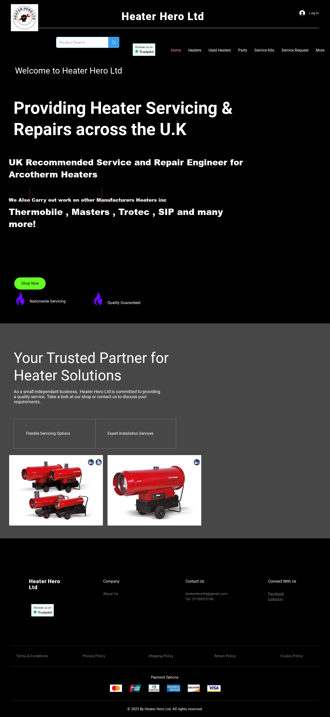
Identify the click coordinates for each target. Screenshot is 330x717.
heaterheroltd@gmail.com (206, 594)
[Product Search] (113, 42)
